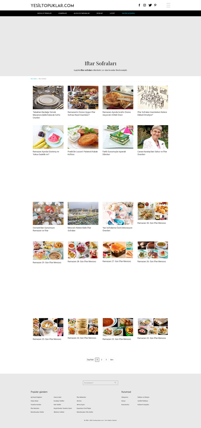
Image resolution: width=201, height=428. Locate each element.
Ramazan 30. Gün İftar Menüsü (151, 223)
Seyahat (100, 13)
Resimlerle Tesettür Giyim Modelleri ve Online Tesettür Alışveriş (52, 5)
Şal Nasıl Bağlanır (36, 397)
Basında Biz (125, 404)
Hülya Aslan (34, 401)
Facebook (139, 5)
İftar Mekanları (81, 397)
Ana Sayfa (34, 79)
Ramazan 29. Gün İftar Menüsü (47, 262)
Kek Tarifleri (57, 404)
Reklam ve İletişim (143, 397)
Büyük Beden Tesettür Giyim (63, 408)
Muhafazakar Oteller (37, 412)
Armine (79, 401)
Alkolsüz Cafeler (59, 412)
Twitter (150, 5)
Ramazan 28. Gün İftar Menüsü (82, 261)
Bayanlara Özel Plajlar (84, 408)
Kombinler (63, 13)
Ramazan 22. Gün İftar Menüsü (151, 338)
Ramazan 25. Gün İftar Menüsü (47, 339)
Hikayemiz (124, 397)
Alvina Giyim (81, 404)
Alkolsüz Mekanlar (82, 13)
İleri (111, 360)
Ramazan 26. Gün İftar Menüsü (151, 261)
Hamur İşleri (57, 397)
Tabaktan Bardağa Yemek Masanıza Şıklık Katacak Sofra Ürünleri (46, 115)
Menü (168, 5)
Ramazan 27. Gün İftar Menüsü (117, 261)
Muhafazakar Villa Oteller (85, 412)
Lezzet (112, 13)
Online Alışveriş (128, 13)
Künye (123, 401)
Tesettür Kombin (36, 404)
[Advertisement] (100, 39)
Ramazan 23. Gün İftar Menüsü (117, 339)
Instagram (144, 5)
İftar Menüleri (35, 408)
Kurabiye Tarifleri (59, 401)
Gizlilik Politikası (143, 401)
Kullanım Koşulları (143, 404)
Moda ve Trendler (44, 13)
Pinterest (155, 5)
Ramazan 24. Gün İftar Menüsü (82, 338)
